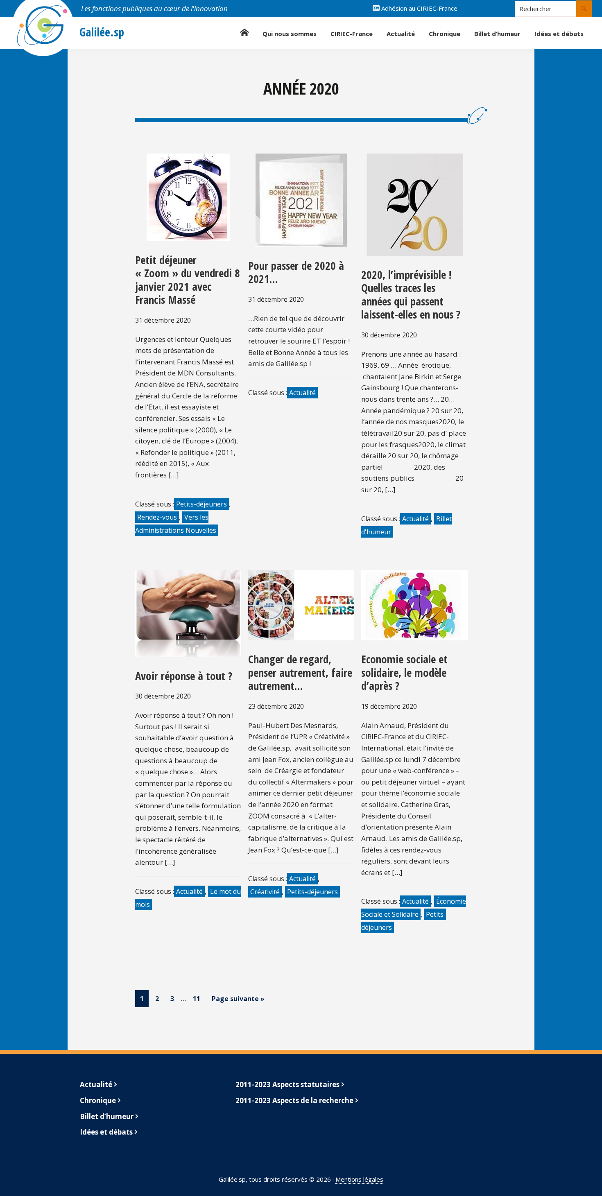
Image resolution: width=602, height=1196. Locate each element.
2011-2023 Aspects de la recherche (294, 1100)
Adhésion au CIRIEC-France (418, 8)
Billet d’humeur (107, 1116)
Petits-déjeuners (201, 504)
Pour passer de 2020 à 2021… (296, 272)
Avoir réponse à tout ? (183, 675)
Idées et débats (106, 1132)
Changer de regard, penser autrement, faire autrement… (300, 672)
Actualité (302, 392)
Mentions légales (359, 1179)
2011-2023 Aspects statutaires (287, 1084)
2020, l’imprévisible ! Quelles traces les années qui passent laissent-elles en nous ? (410, 294)
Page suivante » (238, 998)
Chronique (98, 1100)
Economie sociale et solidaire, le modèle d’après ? (404, 672)
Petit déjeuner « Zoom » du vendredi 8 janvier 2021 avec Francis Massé (187, 279)
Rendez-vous (157, 517)
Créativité (265, 891)
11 (198, 998)
